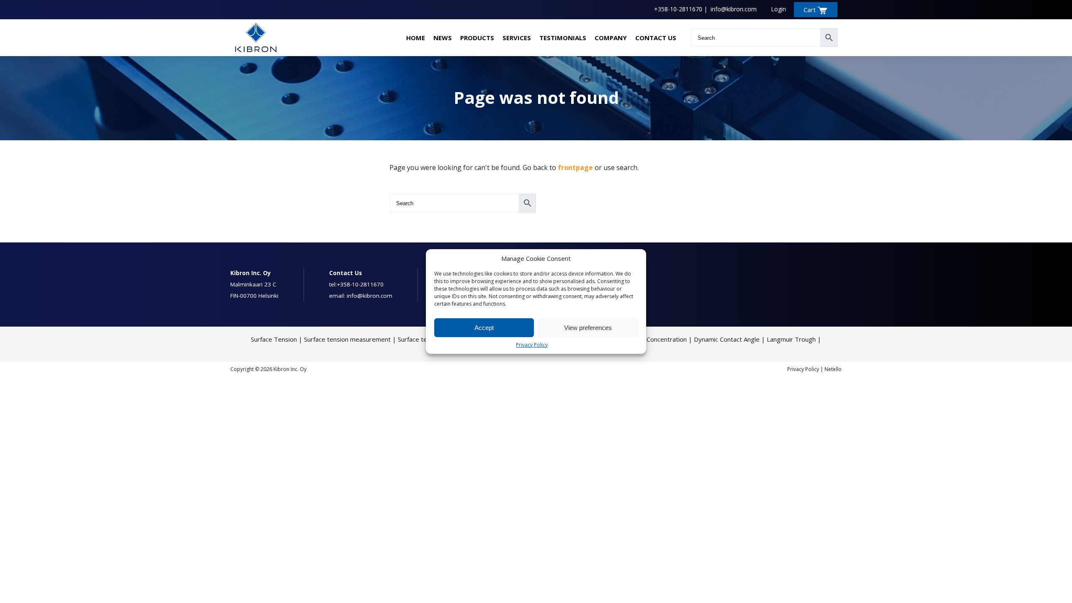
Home (415, 38)
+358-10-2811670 (678, 9)
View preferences (588, 327)
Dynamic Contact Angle (727, 339)
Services (516, 38)
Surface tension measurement (347, 339)
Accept (484, 327)
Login (778, 9)
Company (611, 38)
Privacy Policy (532, 344)
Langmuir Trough (791, 339)
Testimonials (562, 38)
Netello (833, 369)
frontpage (575, 167)
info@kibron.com (734, 9)
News (442, 38)
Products (477, 38)
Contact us (655, 38)
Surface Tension (274, 339)
